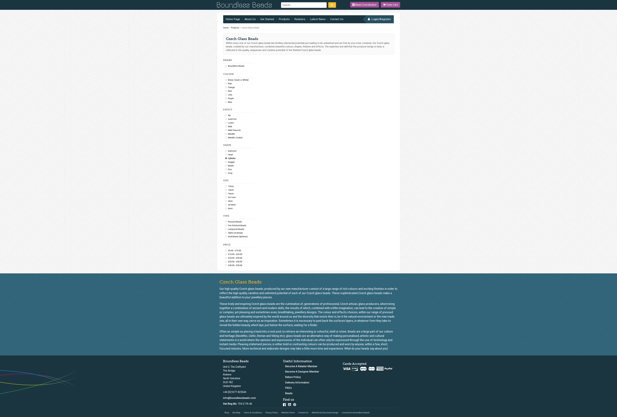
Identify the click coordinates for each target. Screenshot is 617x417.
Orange (231, 87)
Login (375, 19)
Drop (230, 173)
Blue (230, 102)
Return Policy (293, 377)
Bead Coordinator (366, 4)
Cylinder (232, 158)
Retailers (299, 19)
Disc (230, 169)
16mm (231, 193)
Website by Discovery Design (325, 412)
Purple (231, 98)
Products (284, 19)
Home (225, 28)
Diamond (232, 151)
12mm (231, 186)
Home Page (233, 19)
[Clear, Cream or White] (238, 80)
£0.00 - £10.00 (234, 250)
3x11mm (232, 197)
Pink (230, 83)
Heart (230, 154)
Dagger (231, 162)
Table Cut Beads (235, 233)
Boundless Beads (236, 66)
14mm (231, 190)
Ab (229, 115)
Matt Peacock (234, 130)
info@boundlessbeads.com (239, 397)
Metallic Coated (235, 137)
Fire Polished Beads (237, 225)
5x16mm (232, 205)
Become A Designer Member (302, 371)
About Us (250, 19)
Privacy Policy (271, 412)
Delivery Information (297, 382)
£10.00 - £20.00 (235, 254)
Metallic (231, 134)
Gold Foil (232, 119)
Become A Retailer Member (301, 366)
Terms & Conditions (253, 412)
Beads (289, 393)
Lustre (231, 123)
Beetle (231, 165)
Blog (227, 412)
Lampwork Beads (236, 229)
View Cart (392, 4)
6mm (230, 208)
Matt (230, 126)
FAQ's (288, 387)
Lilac (230, 94)
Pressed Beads (235, 222)
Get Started (267, 19)
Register (385, 19)
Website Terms (288, 412)
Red (230, 91)
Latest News (318, 19)
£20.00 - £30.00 (235, 258)
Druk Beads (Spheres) (238, 236)
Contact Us (336, 19)
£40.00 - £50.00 (235, 265)
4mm (230, 201)
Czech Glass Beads (250, 28)
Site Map (236, 412)
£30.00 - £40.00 (235, 261)
